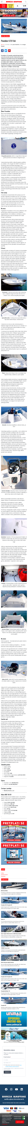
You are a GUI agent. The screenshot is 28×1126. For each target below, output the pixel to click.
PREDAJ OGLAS (3, 6)
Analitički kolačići (17, 1118)
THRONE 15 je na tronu (5, 948)
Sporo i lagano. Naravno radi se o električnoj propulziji (11, 933)
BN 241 (2, 44)
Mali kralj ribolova (4, 890)
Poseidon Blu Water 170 (5, 991)
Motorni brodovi (5, 36)
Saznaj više (4, 1124)
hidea (2, 873)
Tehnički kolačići (17, 1116)
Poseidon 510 (3, 1005)
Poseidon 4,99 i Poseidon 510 (6, 905)
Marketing (8, 1102)
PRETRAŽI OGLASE (10, 6)
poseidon (3, 876)
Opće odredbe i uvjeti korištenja (19, 1102)
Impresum (4, 1102)
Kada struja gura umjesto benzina (7, 962)
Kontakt (12, 1102)
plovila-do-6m (4, 874)
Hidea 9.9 (3, 919)
